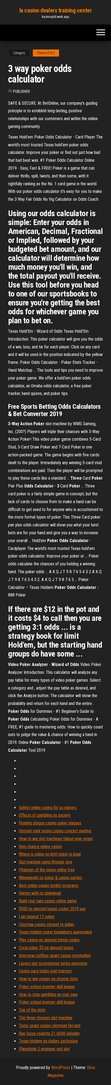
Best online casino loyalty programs (48, 885)
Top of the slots (32, 1010)
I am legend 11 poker (37, 916)
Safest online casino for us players (48, 807)
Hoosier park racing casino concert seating (55, 830)
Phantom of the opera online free (47, 869)
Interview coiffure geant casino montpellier (55, 955)
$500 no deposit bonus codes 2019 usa (52, 908)
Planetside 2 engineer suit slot (44, 1048)
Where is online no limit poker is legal (50, 854)
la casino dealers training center (55, 10)
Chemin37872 (46, 53)
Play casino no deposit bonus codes (49, 939)
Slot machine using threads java (45, 862)
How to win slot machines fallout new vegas (56, 838)
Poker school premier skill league (47, 986)
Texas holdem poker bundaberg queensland (55, 932)
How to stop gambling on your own (48, 994)
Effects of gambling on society (45, 815)
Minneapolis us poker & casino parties (50, 877)
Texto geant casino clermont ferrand (49, 1025)
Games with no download (40, 893)
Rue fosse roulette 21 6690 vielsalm (49, 1033)
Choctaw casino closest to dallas (46, 924)
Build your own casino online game (48, 900)
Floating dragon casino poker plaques (50, 823)
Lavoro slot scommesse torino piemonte (53, 963)
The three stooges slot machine (45, 1017)
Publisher (21, 91)
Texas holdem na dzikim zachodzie (48, 1041)
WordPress (60, 1067)
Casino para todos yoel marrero (45, 971)
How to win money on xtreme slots (48, 978)
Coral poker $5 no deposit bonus (46, 947)
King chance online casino (40, 846)
